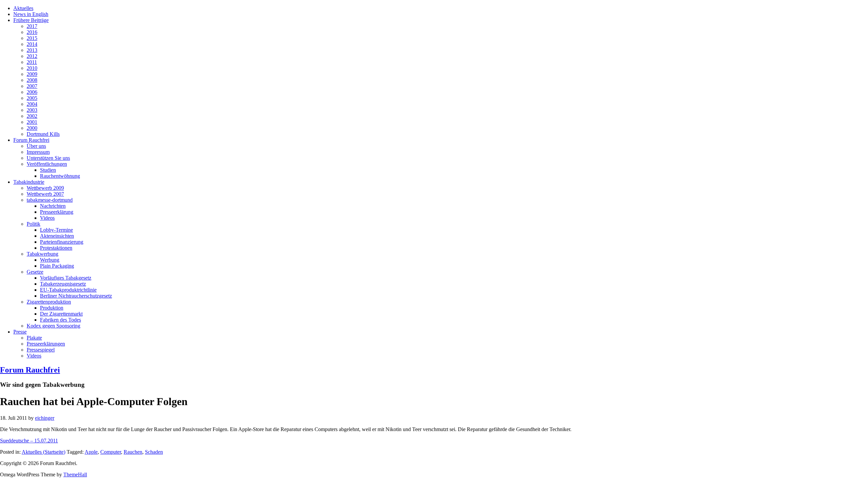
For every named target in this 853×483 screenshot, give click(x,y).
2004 (32, 104)
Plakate (34, 338)
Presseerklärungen (46, 344)
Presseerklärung (56, 212)
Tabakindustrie (28, 182)
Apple (91, 452)
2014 (32, 44)
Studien (48, 170)
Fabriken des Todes (60, 320)
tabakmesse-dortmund (50, 200)
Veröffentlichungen (47, 164)
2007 (32, 86)
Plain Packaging (57, 266)
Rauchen (133, 452)
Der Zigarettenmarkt (61, 314)
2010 (32, 68)
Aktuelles (23, 8)
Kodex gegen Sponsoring (53, 326)
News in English (30, 14)
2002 (32, 116)
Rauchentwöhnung (60, 176)
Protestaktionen (56, 248)
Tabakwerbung (42, 254)
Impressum (38, 152)
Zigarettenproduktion (49, 302)
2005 (32, 98)
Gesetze (35, 272)
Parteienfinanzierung (61, 242)
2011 (32, 62)
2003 (32, 110)
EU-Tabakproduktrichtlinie (68, 290)
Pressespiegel (41, 350)
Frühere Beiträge (31, 20)
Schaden (154, 452)
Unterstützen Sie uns (48, 158)
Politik (33, 224)
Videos (47, 218)
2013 (32, 50)
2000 (32, 128)
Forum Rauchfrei (31, 140)
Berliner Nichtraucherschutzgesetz (76, 296)
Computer (110, 452)
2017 (32, 26)
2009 (32, 74)
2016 (32, 32)
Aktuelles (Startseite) (43, 452)
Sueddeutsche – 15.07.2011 (29, 440)
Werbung (49, 260)
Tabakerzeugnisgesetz (63, 284)
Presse (20, 332)
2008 (32, 80)
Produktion (51, 308)
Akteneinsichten (57, 236)
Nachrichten (53, 206)
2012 (32, 56)
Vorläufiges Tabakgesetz (65, 278)
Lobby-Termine (56, 230)
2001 (32, 122)
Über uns (36, 146)
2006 (32, 92)
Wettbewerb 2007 (45, 194)
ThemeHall (75, 474)
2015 (32, 38)
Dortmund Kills (43, 134)
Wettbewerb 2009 (45, 188)
